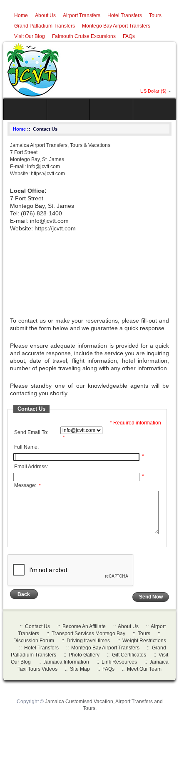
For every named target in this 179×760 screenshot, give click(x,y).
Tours (155, 15)
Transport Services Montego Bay (88, 633)
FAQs (129, 36)
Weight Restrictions (144, 641)
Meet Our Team (144, 669)
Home (21, 15)
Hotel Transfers (124, 15)
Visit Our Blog (29, 36)
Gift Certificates (129, 655)
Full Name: (26, 447)
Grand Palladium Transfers (44, 26)
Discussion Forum (33, 641)
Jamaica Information (66, 662)
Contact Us (37, 626)
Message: (27, 486)
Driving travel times (88, 641)
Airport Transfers (81, 15)
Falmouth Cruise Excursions (84, 36)
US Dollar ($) (153, 90)
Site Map (80, 669)
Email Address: (31, 467)
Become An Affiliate (84, 626)
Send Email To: (31, 432)
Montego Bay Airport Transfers (116, 26)
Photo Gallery (84, 655)
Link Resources (119, 662)
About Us (45, 15)
